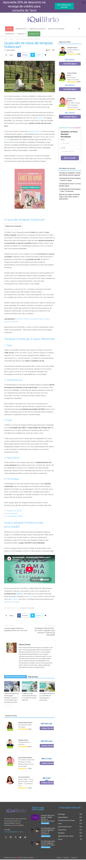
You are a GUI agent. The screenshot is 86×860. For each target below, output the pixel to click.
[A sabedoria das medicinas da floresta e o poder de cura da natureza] (29, 686)
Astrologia (20, 29)
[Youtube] (25, 837)
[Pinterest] (15, 837)
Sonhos (20, 34)
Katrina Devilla (11, 50)
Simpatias (9, 34)
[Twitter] (20, 837)
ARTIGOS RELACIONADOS (15, 677)
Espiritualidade (37, 29)
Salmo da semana (56, 29)
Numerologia (45, 823)
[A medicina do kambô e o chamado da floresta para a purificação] (47, 686)
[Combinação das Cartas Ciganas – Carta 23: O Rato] (35, 843)
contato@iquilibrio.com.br (13, 832)
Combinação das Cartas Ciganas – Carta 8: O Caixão (70, 179)
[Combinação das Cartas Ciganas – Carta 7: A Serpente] (35, 830)
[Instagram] (10, 837)
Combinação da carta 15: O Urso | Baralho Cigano (70, 185)
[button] (79, 29)
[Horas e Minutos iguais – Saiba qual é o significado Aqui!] (35, 817)
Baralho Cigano (46, 836)
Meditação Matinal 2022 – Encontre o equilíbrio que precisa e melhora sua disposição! (45, 631)
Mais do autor (33, 677)
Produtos (66, 857)
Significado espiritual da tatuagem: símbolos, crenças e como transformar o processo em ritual (11, 698)
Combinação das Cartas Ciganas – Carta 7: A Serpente (70, 190)
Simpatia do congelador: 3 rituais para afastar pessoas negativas (70, 174)
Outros (11, 39)
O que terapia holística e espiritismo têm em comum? (15, 629)
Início (5, 39)
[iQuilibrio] (43, 20)
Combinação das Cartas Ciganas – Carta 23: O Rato (48, 843)
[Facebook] (6, 837)
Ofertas (59, 857)
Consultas (74, 857)
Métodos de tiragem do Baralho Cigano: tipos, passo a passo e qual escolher (69, 197)
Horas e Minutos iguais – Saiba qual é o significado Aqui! (47, 818)
